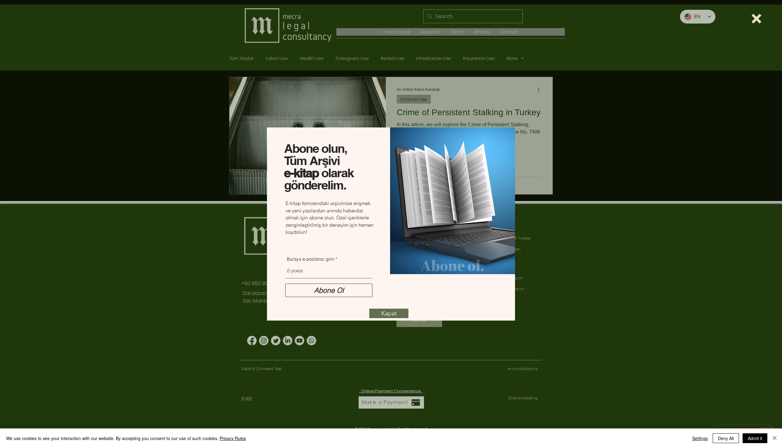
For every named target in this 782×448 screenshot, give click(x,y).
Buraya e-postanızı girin (310, 259)
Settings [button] (700, 438)
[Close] (774, 438)
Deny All (726, 438)
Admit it (755, 438)
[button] (756, 19)
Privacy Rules (233, 438)
